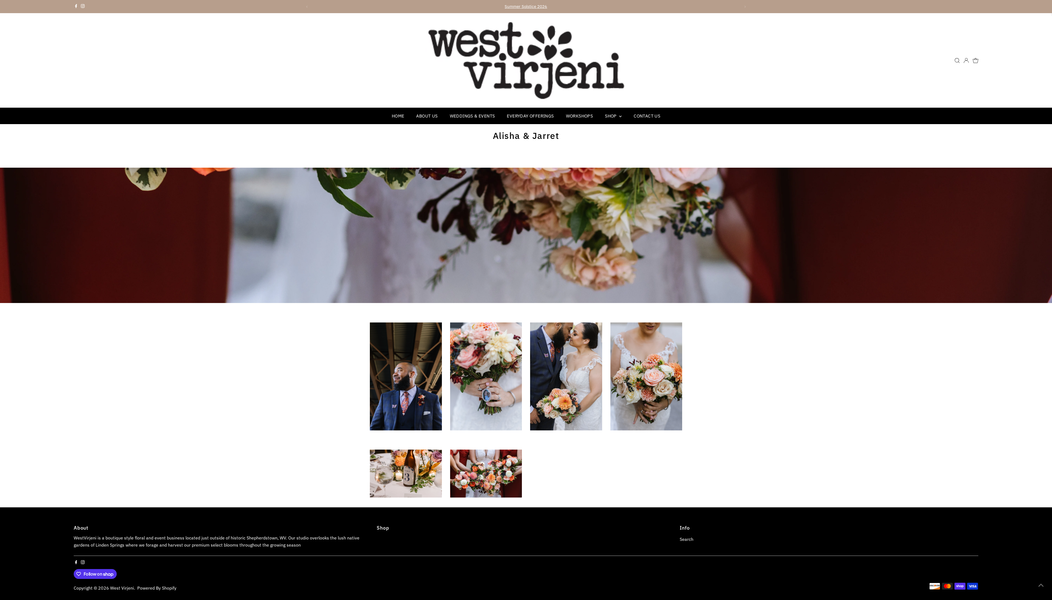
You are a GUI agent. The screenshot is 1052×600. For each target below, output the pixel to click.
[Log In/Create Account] (966, 60)
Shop (611, 116)
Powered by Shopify (156, 588)
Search (686, 539)
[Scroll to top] (1041, 584)
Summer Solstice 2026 (526, 6)
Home (398, 116)
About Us (427, 116)
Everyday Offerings (530, 116)
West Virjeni (122, 588)
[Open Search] (957, 60)
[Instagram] (82, 6)
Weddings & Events (472, 116)
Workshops (579, 116)
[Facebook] (76, 6)
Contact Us (647, 116)
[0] (975, 60)
